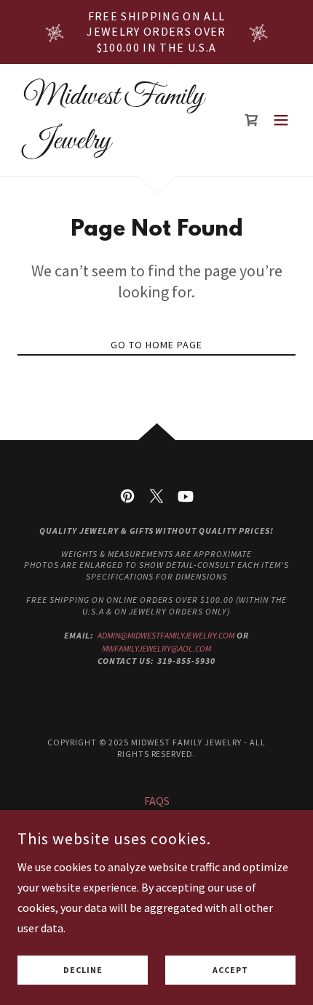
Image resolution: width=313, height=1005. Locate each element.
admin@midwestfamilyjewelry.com (166, 635)
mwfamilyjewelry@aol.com (156, 648)
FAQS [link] (157, 800)
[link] (114, 144)
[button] (281, 120)
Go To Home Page (156, 344)
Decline (83, 970)
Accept (230, 970)
